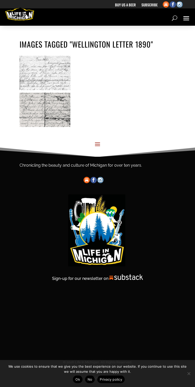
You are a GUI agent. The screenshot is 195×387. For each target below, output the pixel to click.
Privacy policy (111, 379)
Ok (77, 379)
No (90, 379)
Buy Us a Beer (125, 5)
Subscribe (149, 5)
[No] (188, 373)
